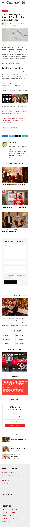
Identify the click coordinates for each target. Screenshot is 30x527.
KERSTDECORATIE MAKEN (8, 472)
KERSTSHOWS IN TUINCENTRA (10, 518)
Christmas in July (13, 127)
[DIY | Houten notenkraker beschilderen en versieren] (6, 448)
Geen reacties (9, 25)
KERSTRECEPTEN (6, 515)
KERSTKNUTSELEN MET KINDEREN (10, 475)
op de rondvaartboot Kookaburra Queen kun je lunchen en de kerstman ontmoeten (13, 118)
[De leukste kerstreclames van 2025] (15, 175)
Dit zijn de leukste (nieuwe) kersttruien (14, 207)
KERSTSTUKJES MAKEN (8, 478)
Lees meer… (24, 325)
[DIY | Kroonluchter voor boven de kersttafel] (6, 456)
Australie (5, 127)
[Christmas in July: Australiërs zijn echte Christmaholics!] (15, 34)
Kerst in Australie (7, 130)
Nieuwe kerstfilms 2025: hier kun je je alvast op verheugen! (14, 230)
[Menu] (3, 2)
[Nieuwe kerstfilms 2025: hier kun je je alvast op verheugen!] (15, 220)
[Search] (27, 2)
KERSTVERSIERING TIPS (8, 483)
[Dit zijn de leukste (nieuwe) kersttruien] (15, 197)
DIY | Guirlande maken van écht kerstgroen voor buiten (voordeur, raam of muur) (19, 439)
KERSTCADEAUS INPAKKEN (8, 512)
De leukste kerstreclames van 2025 (13, 184)
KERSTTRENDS (5, 481)
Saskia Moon (10, 23)
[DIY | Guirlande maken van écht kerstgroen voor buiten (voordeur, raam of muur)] (6, 439)
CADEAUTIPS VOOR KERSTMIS (9, 509)
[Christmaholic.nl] (16, 2)
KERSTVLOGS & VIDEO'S (8, 521)
